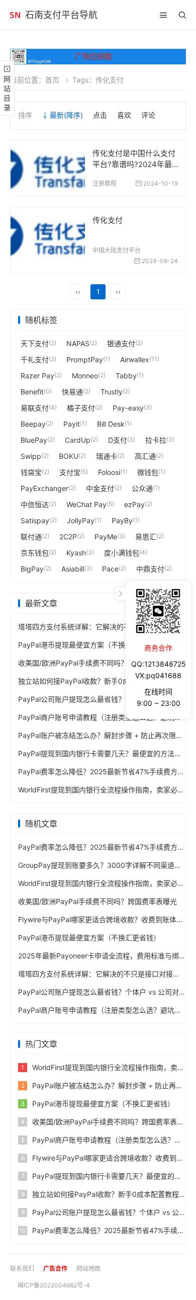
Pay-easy (128, 407)
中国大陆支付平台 (116, 250)
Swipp (31, 456)
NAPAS (77, 343)
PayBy (122, 520)
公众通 (142, 488)
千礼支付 (35, 359)
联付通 (31, 536)
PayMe (105, 536)
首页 (52, 79)
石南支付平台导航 (61, 15)
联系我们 (22, 1268)
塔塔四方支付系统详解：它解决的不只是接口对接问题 (102, 626)
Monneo (85, 375)
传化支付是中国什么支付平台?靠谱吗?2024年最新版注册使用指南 (133, 164)
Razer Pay (37, 375)
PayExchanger (44, 488)
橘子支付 (81, 407)
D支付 (117, 440)
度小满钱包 (121, 552)
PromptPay (84, 359)
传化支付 (107, 220)
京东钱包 (35, 552)
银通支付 (121, 343)
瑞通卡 (106, 456)
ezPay (134, 504)
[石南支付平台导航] (15, 15)
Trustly (112, 391)
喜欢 (124, 115)
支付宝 (69, 472)
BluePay (34, 440)
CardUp (77, 440)
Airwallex (134, 359)
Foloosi (109, 472)
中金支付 (100, 488)
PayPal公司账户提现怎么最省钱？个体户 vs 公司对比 (102, 699)
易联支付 (35, 407)
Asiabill (72, 568)
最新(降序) (66, 115)
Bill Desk (111, 424)
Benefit (32, 391)
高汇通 (145, 456)
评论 (148, 115)
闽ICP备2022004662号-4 (54, 1285)
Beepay (33, 424)
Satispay (35, 520)
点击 (100, 115)
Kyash (76, 552)
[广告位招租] (98, 56)
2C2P (68, 536)
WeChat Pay (86, 504)
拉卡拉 (155, 440)
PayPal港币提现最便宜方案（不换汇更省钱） (89, 644)
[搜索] (182, 15)
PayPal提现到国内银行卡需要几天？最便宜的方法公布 (103, 753)
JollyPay (80, 520)
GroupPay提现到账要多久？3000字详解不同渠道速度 (103, 865)
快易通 (72, 391)
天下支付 (35, 343)
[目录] (163, 15)
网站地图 (88, 1268)
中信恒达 (35, 504)
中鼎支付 (150, 568)
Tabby (126, 375)
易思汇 (145, 536)
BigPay (32, 568)
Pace (110, 568)
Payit (71, 424)
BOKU (68, 456)
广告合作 (55, 1268)
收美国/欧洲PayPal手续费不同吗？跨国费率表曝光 (97, 663)
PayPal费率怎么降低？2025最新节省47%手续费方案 (101, 771)
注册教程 (104, 183)
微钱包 (147, 472)
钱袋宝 (31, 472)
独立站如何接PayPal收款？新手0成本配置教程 (91, 681)
